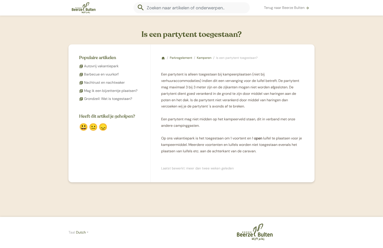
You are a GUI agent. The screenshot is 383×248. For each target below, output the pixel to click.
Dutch (81, 232)
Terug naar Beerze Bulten (286, 7)
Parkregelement (181, 58)
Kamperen (204, 58)
